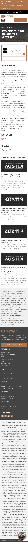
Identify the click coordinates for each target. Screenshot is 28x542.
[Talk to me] (22, 536)
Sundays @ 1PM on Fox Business (12, 6)
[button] (2, 150)
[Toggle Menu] (3, 20)
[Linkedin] (8, 416)
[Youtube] (12, 416)
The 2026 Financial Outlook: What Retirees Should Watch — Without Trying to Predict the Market (13, 210)
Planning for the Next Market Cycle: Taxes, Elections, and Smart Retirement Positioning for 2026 (13, 270)
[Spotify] (2, 139)
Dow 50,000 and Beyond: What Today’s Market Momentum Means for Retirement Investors (13, 177)
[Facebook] (2, 416)
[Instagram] (5, 416)
